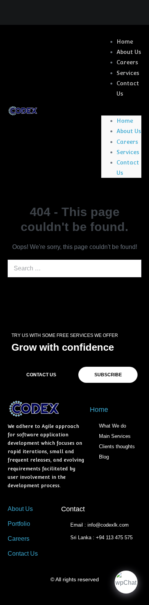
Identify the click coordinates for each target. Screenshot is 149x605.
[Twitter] (74, 13)
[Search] (131, 268)
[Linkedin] (59, 13)
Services (128, 73)
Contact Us (128, 88)
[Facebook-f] (44, 13)
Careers (127, 62)
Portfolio (19, 523)
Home (125, 41)
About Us (129, 52)
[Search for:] (74, 268)
